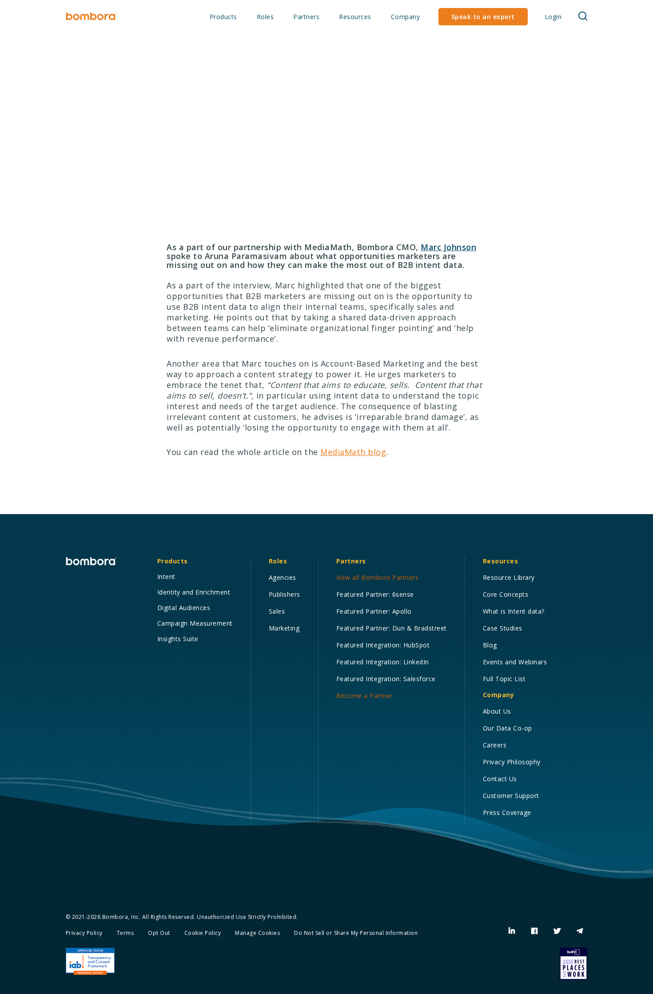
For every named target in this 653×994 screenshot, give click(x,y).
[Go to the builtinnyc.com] (574, 964)
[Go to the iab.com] (90, 961)
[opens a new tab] (512, 931)
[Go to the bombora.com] (91, 16)
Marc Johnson (448, 247)
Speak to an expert (483, 16)
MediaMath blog (353, 452)
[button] (223, 17)
